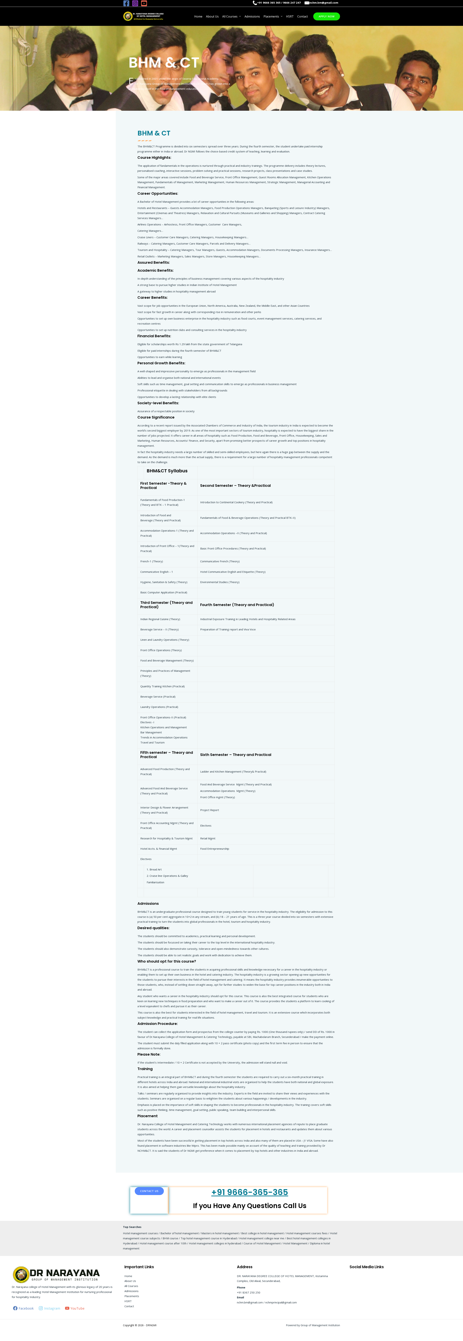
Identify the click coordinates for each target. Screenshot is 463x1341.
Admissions (252, 16)
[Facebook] (126, 3)
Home (198, 16)
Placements (271, 16)
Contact (302, 16)
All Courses (229, 16)
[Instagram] (135, 3)
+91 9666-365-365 (249, 1192)
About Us (212, 16)
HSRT (290, 16)
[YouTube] (144, 3)
